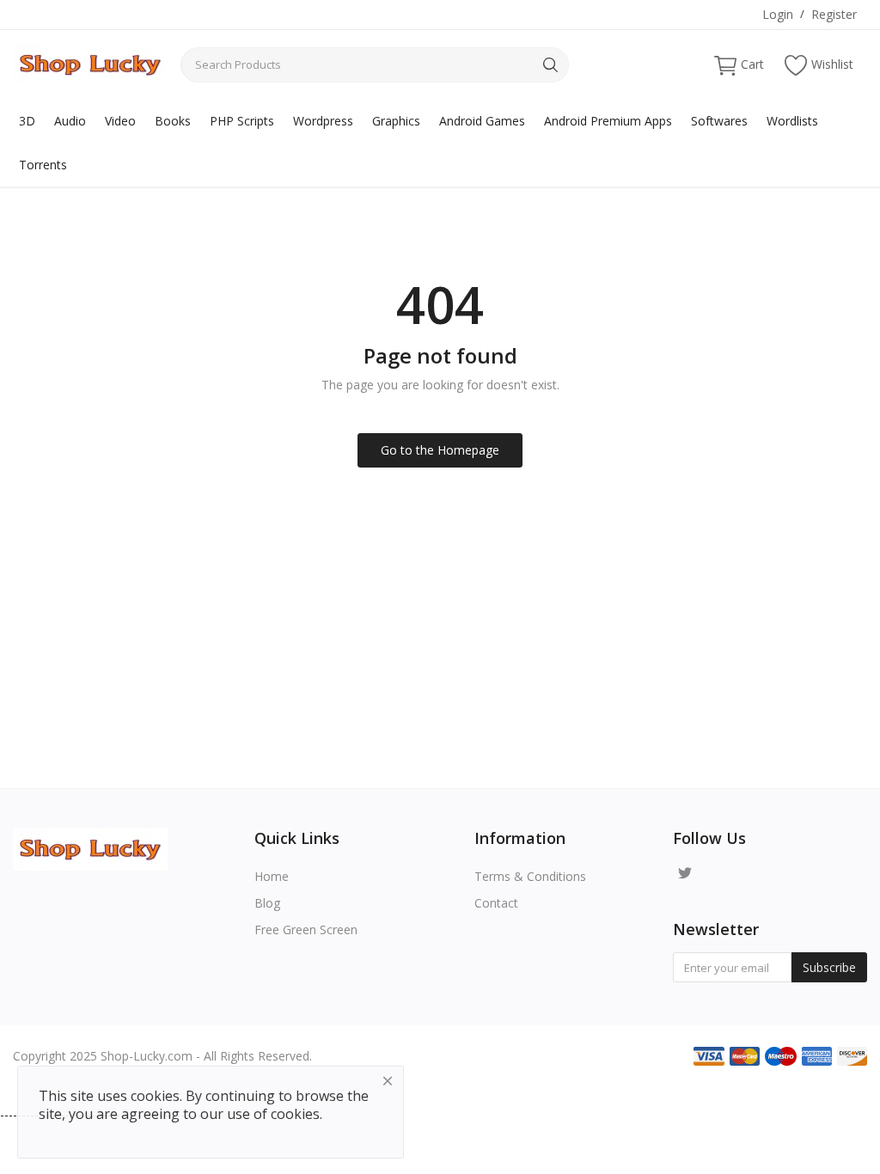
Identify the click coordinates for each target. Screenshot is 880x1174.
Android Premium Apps (608, 121)
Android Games (482, 121)
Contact (496, 903)
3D (27, 121)
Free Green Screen (306, 929)
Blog (267, 903)
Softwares (719, 121)
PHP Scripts (242, 121)
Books (173, 121)
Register (834, 14)
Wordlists (792, 121)
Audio (70, 121)
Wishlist (832, 64)
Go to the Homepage (440, 450)
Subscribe (829, 967)
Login (777, 14)
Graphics (396, 121)
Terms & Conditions (530, 876)
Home (271, 876)
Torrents (43, 164)
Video (120, 121)
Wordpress (323, 121)
